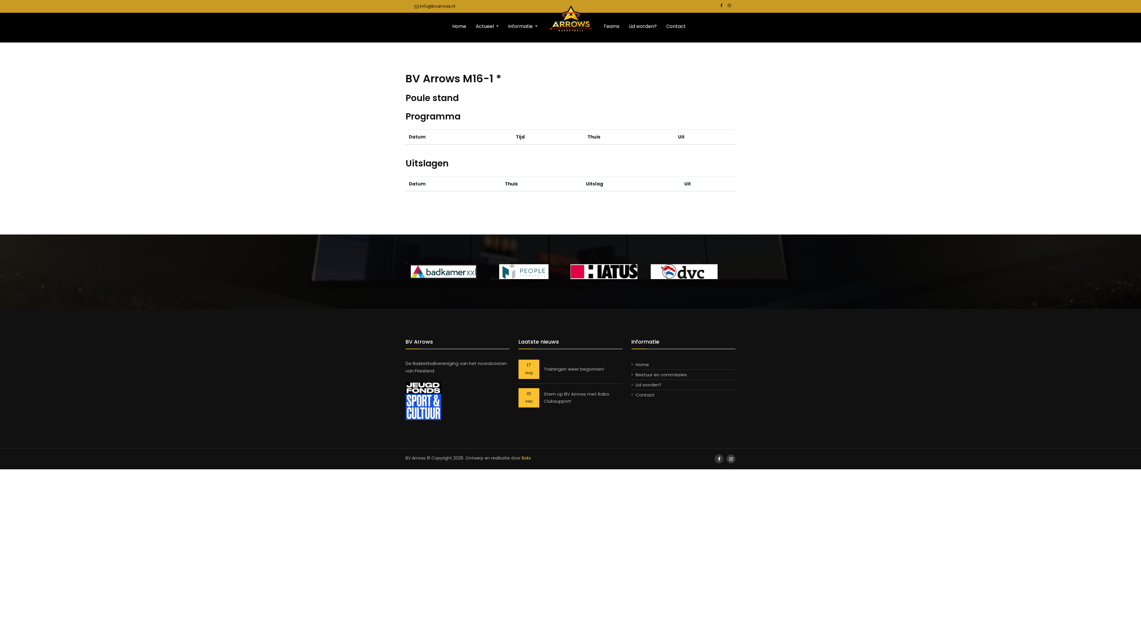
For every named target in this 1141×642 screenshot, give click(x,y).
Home (459, 26)
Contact (676, 26)
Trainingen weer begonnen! (574, 369)
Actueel (485, 26)
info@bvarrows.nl (437, 6)
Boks (526, 458)
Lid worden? (643, 26)
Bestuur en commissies (661, 375)
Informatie (521, 26)
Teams (611, 26)
